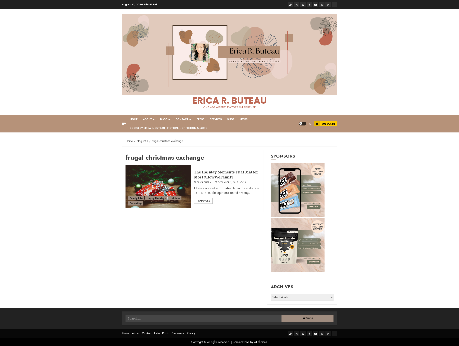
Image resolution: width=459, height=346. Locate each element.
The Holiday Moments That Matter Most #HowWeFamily (226, 175)
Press (200, 119)
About (147, 119)
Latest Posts (161, 333)
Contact (182, 119)
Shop (231, 119)
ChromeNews (241, 342)
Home (134, 119)
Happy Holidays (156, 198)
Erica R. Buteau (229, 100)
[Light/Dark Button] (302, 123)
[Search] (310, 123)
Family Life (136, 198)
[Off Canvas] (124, 123)
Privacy (191, 333)
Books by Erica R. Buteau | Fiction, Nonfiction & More (168, 128)
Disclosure (177, 333)
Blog (163, 119)
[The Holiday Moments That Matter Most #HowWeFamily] (158, 186)
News (244, 119)
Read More (203, 200)
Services (216, 119)
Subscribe (328, 123)
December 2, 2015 (228, 182)
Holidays (174, 198)
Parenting (136, 203)
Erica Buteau (204, 182)
